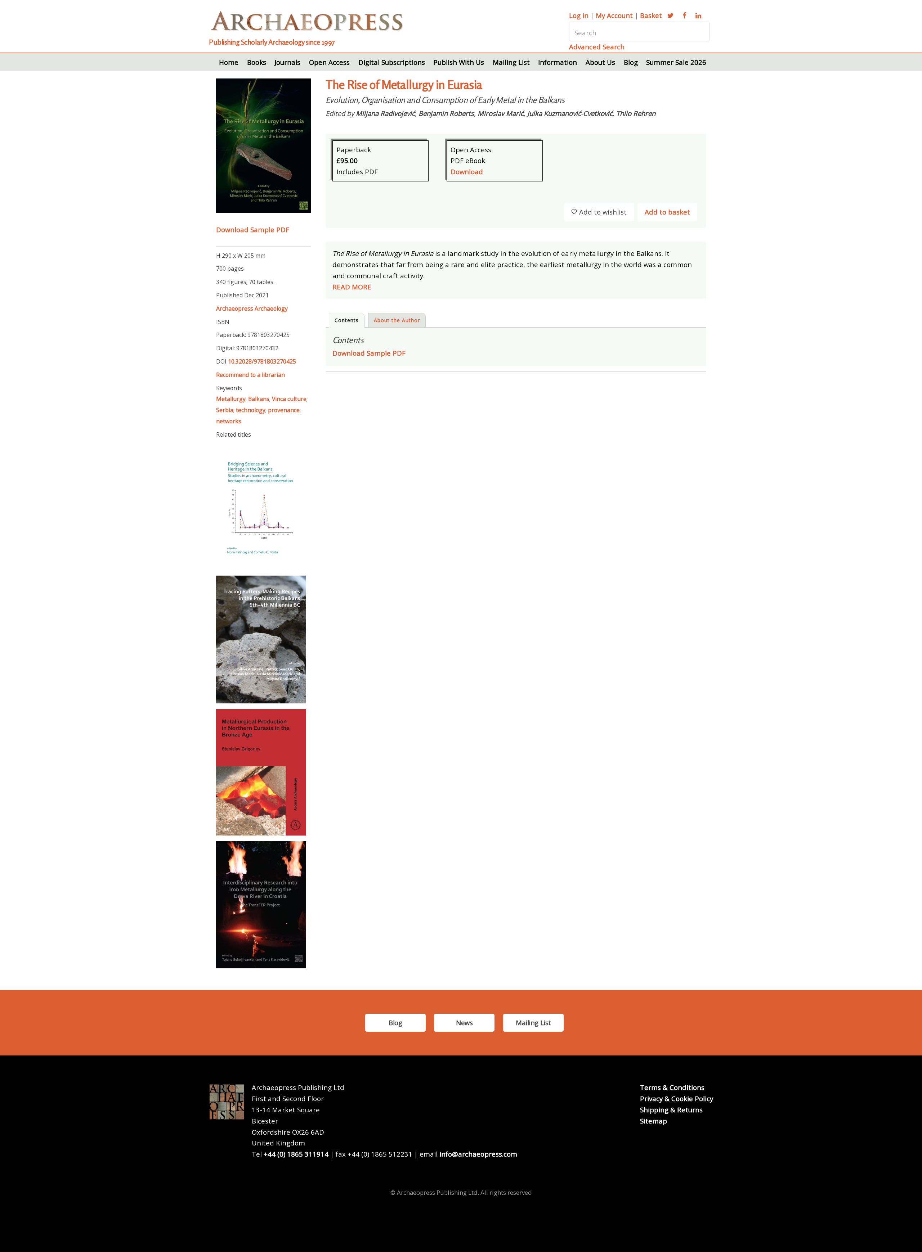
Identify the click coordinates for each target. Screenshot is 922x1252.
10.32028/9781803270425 (262, 361)
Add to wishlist (603, 211)
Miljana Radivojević (385, 113)
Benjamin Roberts (446, 113)
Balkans (258, 399)
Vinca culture (289, 399)
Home (228, 62)
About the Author (397, 320)
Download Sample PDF (252, 229)
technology (250, 410)
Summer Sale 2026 (676, 62)
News (464, 1022)
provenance (284, 410)
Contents (347, 320)
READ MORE (351, 286)
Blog (631, 62)
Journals (287, 62)
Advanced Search (597, 46)
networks (228, 421)
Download (467, 171)
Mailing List (511, 62)
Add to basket (667, 211)
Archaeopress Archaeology (252, 308)
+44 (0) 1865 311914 (296, 1153)
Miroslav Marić (501, 113)
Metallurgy (231, 399)
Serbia (224, 410)
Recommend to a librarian (250, 375)
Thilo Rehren (635, 113)
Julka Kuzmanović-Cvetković (570, 113)
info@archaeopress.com (478, 1153)
